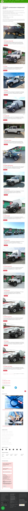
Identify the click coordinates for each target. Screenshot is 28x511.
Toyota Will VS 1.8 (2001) (5, 441)
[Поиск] (25, 391)
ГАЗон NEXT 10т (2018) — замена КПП (7, 432)
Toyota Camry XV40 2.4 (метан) (6, 438)
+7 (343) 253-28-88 (6, 380)
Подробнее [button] (5, 45)
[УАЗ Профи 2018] (14, 280)
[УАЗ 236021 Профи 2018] (14, 306)
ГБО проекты (4, 6)
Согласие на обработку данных (23, 501)
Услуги (10, 0)
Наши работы (6, 0)
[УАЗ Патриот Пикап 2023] (14, 31)
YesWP (6, 505)
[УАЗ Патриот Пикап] (14, 130)
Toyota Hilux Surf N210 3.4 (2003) (6, 442)
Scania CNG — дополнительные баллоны (8, 434)
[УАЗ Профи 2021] (14, 180)
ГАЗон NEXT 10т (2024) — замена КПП (7, 431)
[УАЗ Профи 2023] (14, 105)
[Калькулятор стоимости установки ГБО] (14, 402)
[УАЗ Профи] (14, 55)
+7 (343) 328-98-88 (6, 383)
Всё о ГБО (22, 0)
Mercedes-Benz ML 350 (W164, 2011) (7, 444)
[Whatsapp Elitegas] (3, 387)
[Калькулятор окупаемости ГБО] (14, 418)
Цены (13, 0)
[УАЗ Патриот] (14, 331)
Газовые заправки (17, 0)
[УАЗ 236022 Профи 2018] (14, 255)
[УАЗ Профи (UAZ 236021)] (14, 355)
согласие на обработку (8, 480)
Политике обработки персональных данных (7, 482)
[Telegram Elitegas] (16, 387)
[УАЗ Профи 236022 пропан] (14, 155)
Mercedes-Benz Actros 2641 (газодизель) (7, 435)
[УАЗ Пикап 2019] (14, 230)
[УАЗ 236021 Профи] (14, 205)
